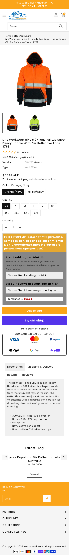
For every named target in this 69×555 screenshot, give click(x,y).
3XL (6, 213)
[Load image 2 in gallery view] (34, 123)
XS (6, 206)
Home (8, 36)
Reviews (27, 375)
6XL (36, 213)
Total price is (20, 299)
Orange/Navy (13, 192)
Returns (12, 375)
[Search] (60, 26)
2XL (53, 206)
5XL (26, 213)
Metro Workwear (33, 546)
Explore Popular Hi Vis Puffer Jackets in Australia (34, 459)
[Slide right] (64, 457)
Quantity (7, 220)
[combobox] (37, 26)
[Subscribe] (47, 498)
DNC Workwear (22, 36)
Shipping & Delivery (40, 367)
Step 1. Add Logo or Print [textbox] (34, 263)
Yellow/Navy (36, 192)
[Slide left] (5, 457)
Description (15, 367)
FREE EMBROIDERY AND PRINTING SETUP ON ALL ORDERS (34, 4)
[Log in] (56, 15)
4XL (16, 213)
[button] (5, 15)
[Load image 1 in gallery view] (12, 123)
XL (43, 206)
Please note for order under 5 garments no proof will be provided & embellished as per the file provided (32, 265)
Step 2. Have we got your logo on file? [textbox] (32, 284)
